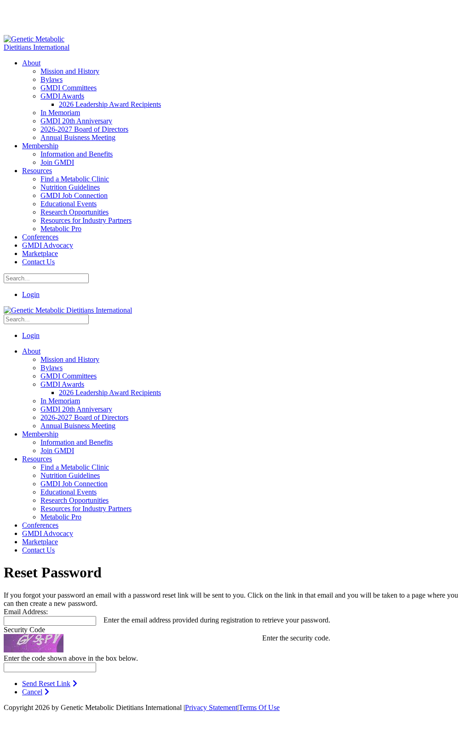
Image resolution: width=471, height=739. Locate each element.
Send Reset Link (46, 683)
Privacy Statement (211, 707)
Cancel (32, 692)
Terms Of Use (259, 707)
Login (31, 294)
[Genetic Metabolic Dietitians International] (43, 47)
